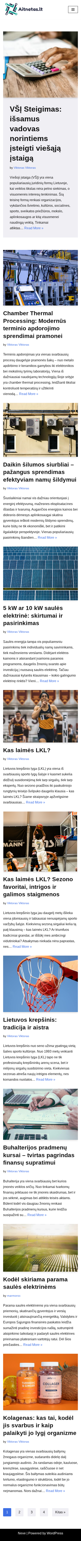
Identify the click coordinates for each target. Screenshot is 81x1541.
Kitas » (60, 1512)
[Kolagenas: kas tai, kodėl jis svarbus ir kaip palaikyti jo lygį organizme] (40, 1382)
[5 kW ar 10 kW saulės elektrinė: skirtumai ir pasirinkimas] (40, 573)
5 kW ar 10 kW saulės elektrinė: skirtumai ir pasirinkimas (33, 615)
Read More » (33, 228)
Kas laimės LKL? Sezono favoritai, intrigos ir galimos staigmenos (38, 887)
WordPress (55, 1533)
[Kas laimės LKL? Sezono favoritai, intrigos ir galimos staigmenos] (40, 842)
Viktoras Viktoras (25, 167)
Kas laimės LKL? (26, 750)
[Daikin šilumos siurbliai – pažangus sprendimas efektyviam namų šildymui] (40, 430)
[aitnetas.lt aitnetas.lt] (24, 9)
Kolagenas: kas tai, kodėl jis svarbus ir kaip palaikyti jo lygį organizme (39, 1425)
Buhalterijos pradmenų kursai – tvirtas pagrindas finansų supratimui (39, 1155)
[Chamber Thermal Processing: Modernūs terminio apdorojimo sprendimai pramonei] (40, 278)
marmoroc (14, 1295)
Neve (22, 1533)
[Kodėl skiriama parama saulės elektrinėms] (40, 1248)
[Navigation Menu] (73, 9)
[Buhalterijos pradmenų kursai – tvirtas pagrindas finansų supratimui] (40, 1114)
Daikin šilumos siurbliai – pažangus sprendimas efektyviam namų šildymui (39, 472)
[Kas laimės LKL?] (40, 716)
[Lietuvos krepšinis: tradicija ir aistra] (40, 984)
